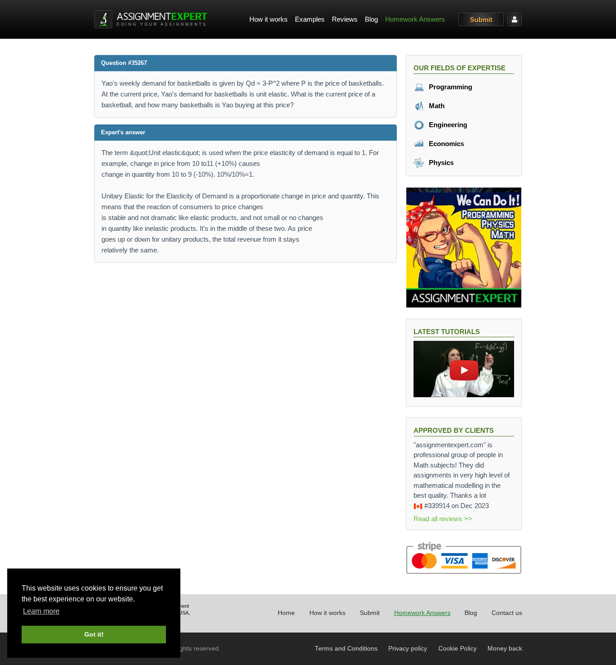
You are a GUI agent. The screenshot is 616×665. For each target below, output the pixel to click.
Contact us (507, 613)
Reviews (345, 19)
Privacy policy (407, 648)
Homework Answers (415, 19)
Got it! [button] (94, 634)
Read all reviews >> (443, 519)
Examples (310, 19)
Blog (371, 19)
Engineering (447, 124)
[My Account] (514, 19)
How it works (268, 19)
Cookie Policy (457, 648)
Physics (440, 162)
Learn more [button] (41, 611)
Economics (445, 143)
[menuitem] (268, 19)
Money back (504, 648)
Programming (449, 87)
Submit (481, 19)
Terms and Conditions (346, 648)
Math (436, 106)
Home (286, 613)
